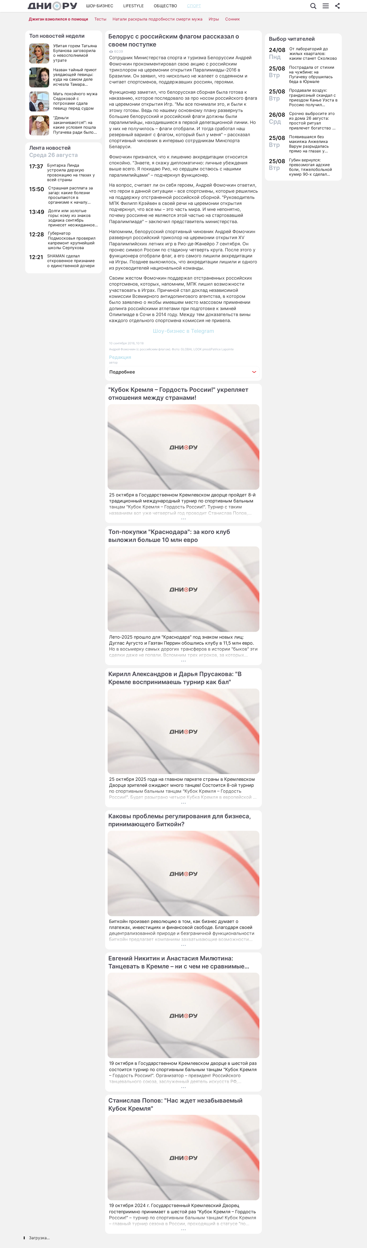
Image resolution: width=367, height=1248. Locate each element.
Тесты (100, 18)
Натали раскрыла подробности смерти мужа (157, 18)
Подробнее (122, 372)
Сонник (232, 18)
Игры (214, 18)
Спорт (194, 5)
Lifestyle (133, 5)
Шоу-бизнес (99, 5)
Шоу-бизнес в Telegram (183, 331)
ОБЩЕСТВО (165, 5)
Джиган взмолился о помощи (58, 18)
